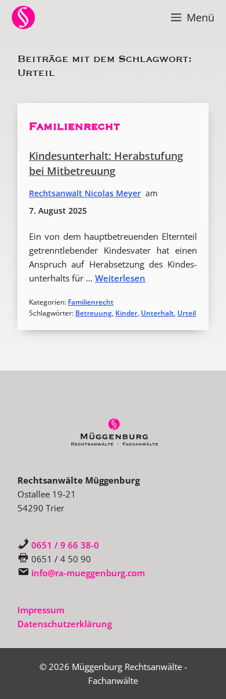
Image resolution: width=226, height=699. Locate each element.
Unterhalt (157, 313)
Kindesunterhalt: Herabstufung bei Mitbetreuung (106, 163)
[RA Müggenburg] (23, 17)
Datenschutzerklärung (64, 624)
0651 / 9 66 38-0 (65, 545)
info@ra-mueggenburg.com (88, 573)
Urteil (186, 313)
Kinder (126, 313)
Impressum (40, 610)
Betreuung (93, 313)
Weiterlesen (120, 278)
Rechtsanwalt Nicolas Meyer (85, 193)
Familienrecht (74, 126)
